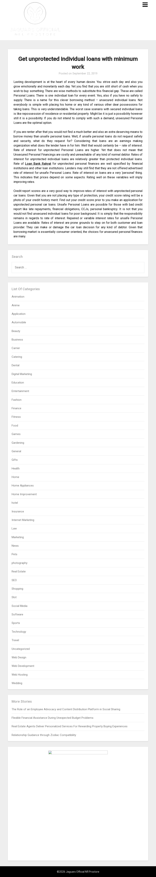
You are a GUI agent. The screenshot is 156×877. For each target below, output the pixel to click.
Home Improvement (24, 494)
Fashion (16, 399)
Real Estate (19, 571)
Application (18, 314)
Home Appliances (23, 485)
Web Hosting (20, 674)
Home (15, 477)
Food (15, 425)
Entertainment (20, 391)
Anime (16, 305)
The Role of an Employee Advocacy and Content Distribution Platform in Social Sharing (66, 709)
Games (16, 434)
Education (18, 382)
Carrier (16, 348)
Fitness (16, 417)
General (16, 451)
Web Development (23, 666)
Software (17, 614)
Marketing (18, 537)
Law (14, 528)
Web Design (19, 657)
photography (19, 563)
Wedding (17, 683)
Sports (16, 623)
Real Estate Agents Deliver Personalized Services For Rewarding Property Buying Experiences (69, 726)
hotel (15, 502)
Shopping (17, 588)
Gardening (18, 442)
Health (16, 468)
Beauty (16, 331)
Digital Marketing (22, 374)
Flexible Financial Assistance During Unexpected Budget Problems (52, 718)
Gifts (15, 459)
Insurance (18, 511)
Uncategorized (21, 649)
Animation (18, 296)
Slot (14, 597)
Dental (15, 365)
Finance (16, 408)
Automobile (19, 322)
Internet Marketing (23, 520)
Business (17, 339)
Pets (14, 554)
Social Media (19, 606)
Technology (19, 631)
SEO (14, 580)
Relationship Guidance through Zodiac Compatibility (44, 735)
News (15, 545)
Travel (15, 640)
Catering (17, 357)
